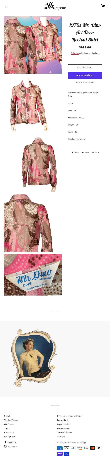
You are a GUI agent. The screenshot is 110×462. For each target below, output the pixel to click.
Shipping (75, 53)
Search (7, 416)
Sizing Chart (9, 436)
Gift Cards (8, 424)
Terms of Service (64, 432)
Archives (61, 436)
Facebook (11, 442)
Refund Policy (63, 420)
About (7, 428)
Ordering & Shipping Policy (69, 416)
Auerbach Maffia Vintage (75, 442)
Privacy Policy (63, 428)
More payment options (85, 82)
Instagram (12, 446)
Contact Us (9, 432)
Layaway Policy (63, 424)
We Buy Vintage (11, 420)
